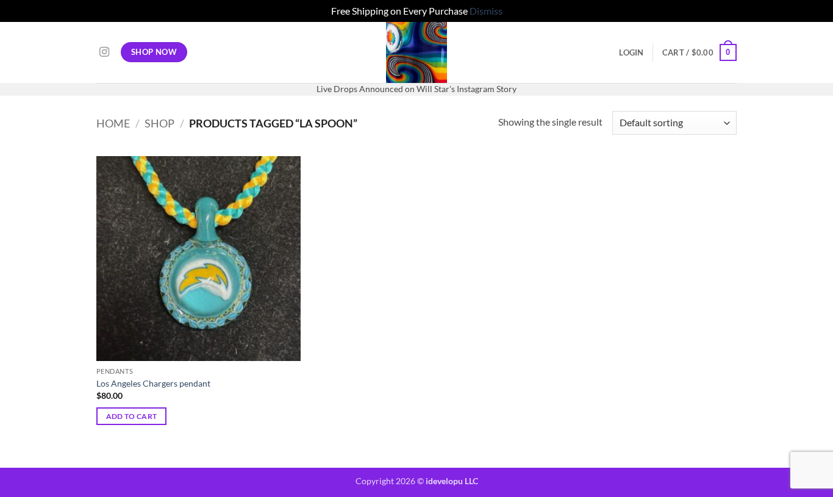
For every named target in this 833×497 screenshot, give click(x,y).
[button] (631, 52)
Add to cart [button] (131, 416)
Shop (159, 123)
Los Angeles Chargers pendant (153, 383)
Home (113, 123)
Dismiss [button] (486, 10)
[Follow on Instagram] (104, 52)
